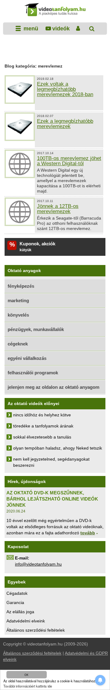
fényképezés (21, 286)
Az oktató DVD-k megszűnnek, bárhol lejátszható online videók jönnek (52, 499)
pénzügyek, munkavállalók (36, 329)
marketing (18, 300)
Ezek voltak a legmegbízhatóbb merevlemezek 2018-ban (65, 89)
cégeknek (18, 343)
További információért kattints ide (27, 686)
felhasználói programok (33, 372)
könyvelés (18, 315)
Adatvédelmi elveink (25, 620)
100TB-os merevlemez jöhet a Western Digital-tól (69, 160)
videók (60, 28)
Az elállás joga (20, 611)
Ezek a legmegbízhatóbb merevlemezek (65, 123)
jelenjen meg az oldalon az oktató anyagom (53, 387)
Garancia (15, 602)
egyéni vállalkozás (27, 358)
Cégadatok (17, 593)
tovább (87, 532)
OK (26, 674)
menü (30, 28)
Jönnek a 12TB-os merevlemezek (58, 208)
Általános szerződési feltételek (35, 630)
